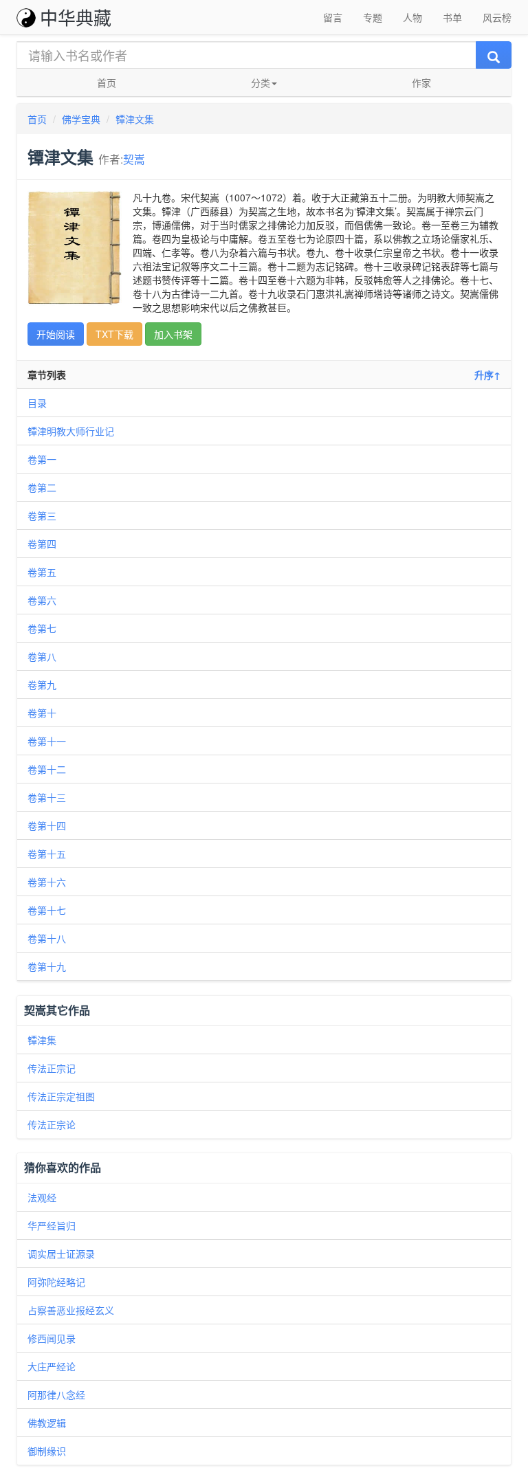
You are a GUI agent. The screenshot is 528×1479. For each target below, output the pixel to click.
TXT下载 (114, 334)
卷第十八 (47, 938)
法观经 (42, 1197)
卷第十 (42, 713)
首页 (106, 82)
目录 (37, 403)
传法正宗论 (52, 1124)
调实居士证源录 (61, 1253)
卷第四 (42, 544)
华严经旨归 (52, 1225)
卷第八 (42, 656)
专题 (372, 17)
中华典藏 (75, 17)
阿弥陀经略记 (56, 1282)
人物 (412, 17)
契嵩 (134, 158)
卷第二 (42, 487)
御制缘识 (47, 1451)
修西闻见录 (52, 1338)
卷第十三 (47, 797)
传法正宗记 (52, 1068)
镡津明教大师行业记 (71, 431)
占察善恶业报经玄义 (71, 1310)
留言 (332, 17)
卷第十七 (47, 910)
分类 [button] (260, 82)
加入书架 (173, 334)
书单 (452, 17)
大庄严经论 (52, 1366)
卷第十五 (47, 853)
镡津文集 (135, 119)
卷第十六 (47, 882)
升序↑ (487, 374)
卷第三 (42, 515)
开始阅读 (55, 334)
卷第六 (42, 600)
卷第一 (42, 459)
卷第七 (42, 628)
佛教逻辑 (47, 1423)
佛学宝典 (81, 119)
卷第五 (42, 572)
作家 (421, 82)
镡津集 (42, 1040)
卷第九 (42, 684)
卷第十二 (47, 769)
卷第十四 (47, 825)
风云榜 (497, 17)
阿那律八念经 (56, 1394)
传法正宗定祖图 (61, 1096)
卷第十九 (47, 966)
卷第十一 (47, 741)
